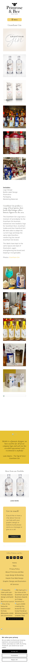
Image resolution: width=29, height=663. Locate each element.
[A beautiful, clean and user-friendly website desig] (7, 595)
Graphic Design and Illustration (14, 581)
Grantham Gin (14, 257)
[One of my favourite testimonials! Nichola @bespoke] (7, 609)
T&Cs (14, 566)
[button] (2, 485)
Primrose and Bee (14, 9)
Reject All (14, 659)
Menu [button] (16, 19)
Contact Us (14, 536)
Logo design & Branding (15, 575)
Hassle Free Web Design (14, 578)
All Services (14, 584)
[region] (14, 649)
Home (14, 563)
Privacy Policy (14, 569)
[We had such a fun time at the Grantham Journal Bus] (21, 595)
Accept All (14, 651)
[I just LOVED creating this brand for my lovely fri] (21, 609)
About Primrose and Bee (14, 572)
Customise (14, 655)
